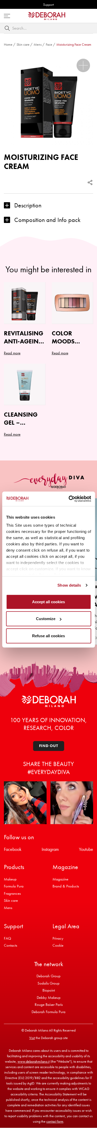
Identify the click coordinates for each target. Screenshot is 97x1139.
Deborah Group (48, 976)
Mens (38, 44)
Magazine (60, 879)
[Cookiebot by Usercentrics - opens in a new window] (69, 499)
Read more (12, 353)
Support (48, 4)
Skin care (23, 44)
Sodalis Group (48, 983)
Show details (69, 585)
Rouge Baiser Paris (49, 1004)
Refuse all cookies (48, 635)
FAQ (7, 938)
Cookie (58, 945)
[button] (83, 65)
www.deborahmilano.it (34, 1061)
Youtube (86, 849)
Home (8, 44)
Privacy (58, 938)
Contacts (10, 945)
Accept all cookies (48, 601)
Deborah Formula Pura (48, 1011)
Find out (48, 745)
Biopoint (48, 990)
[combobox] (48, 28)
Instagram (50, 849)
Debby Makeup (49, 997)
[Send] (8, 28)
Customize (45, 618)
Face (49, 44)
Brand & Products (66, 886)
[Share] (90, 182)
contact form (54, 1121)
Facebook (12, 849)
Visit (32, 1037)
